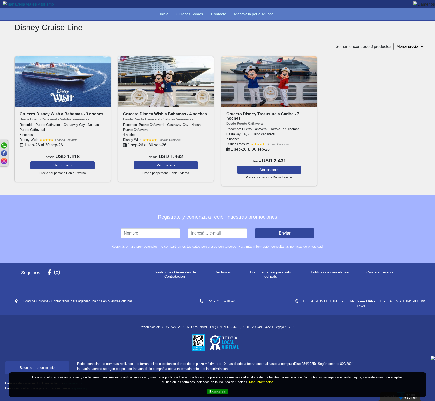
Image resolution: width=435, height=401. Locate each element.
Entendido (217, 392)
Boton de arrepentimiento (37, 368)
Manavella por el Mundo (253, 14)
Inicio (164, 14)
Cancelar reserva (380, 272)
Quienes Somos (189, 14)
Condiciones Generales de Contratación (175, 274)
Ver (62, 165)
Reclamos (223, 272)
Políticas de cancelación (330, 272)
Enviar (285, 233)
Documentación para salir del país (270, 274)
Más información (261, 382)
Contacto (218, 14)
